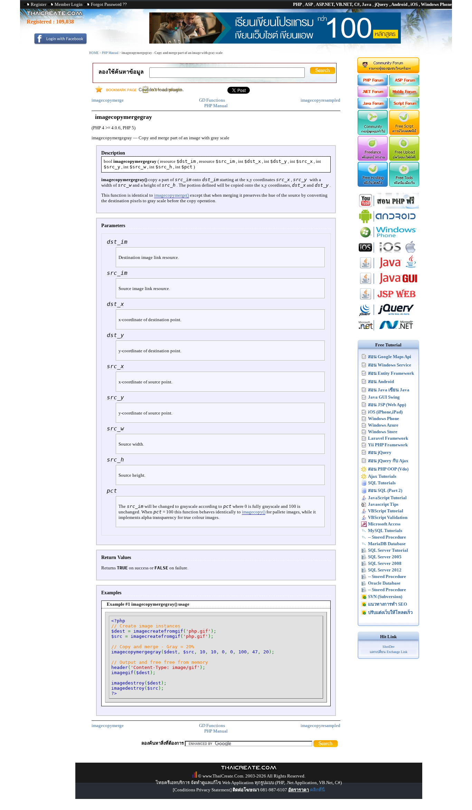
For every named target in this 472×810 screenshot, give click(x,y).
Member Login (69, 4)
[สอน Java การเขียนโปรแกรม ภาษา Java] (388, 269)
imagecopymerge (108, 100)
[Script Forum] (404, 107)
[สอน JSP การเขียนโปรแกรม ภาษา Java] (388, 300)
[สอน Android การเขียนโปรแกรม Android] (388, 222)
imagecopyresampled (320, 100)
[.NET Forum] (372, 95)
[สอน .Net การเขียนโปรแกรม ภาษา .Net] (388, 331)
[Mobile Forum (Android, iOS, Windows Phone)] (404, 95)
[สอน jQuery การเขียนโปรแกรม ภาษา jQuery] (388, 315)
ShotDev (389, 647)
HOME (94, 53)
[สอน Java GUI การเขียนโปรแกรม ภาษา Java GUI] (388, 284)
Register (38, 4)
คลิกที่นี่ (317, 789)
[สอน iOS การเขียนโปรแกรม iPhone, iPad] (388, 253)
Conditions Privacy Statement (202, 789)
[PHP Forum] (372, 84)
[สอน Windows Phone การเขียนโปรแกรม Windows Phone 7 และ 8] (388, 238)
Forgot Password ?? (109, 4)
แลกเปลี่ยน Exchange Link (388, 652)
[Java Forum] (372, 107)
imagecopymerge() (171, 195)
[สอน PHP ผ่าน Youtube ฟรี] (388, 207)
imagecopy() (253, 511)
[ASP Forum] (404, 84)
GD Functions (212, 100)
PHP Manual (110, 53)
